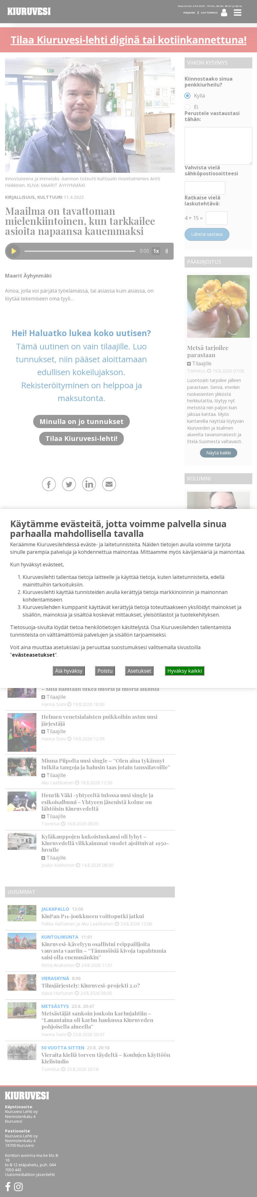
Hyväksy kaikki (184, 670)
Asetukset (139, 670)
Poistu (105, 670)
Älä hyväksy (68, 670)
